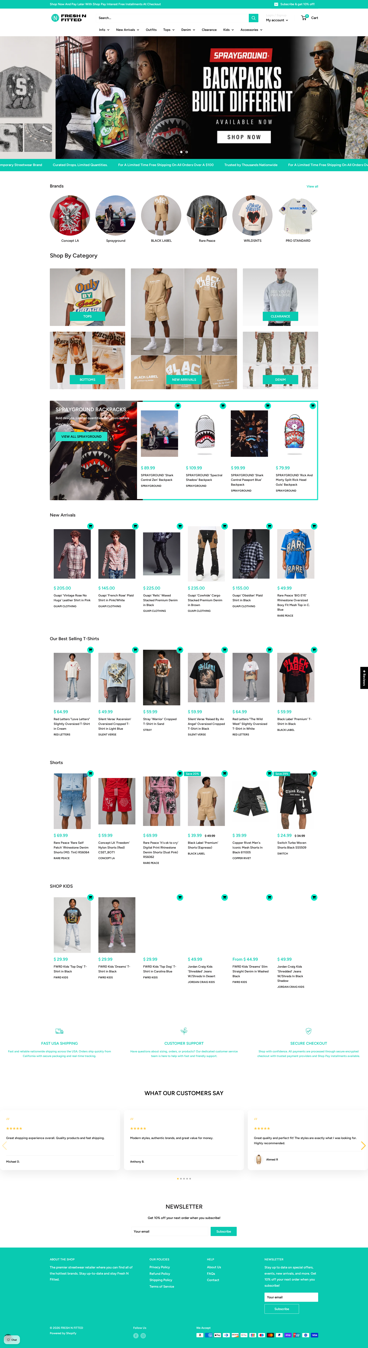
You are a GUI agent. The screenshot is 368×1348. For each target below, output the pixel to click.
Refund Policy (160, 1274)
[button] (363, 1146)
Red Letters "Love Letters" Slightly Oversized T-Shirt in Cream (72, 723)
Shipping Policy (161, 1280)
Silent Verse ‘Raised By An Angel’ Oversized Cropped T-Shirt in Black (206, 723)
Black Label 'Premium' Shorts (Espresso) (203, 845)
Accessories (249, 29)
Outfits (151, 29)
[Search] (253, 18)
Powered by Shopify (63, 1333)
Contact (213, 1280)
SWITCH (282, 853)
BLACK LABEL (285, 729)
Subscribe (223, 1231)
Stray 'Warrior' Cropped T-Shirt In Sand (160, 721)
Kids (226, 29)
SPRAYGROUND (151, 486)
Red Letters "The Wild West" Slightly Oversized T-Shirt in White (249, 723)
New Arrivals (125, 29)
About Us (214, 1267)
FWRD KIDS (61, 977)
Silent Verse (107, 734)
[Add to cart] (178, 406)
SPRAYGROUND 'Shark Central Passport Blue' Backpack (247, 480)
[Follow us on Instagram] (143, 1335)
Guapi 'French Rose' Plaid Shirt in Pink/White (116, 598)
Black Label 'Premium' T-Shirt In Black (294, 721)
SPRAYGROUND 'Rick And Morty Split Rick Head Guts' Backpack (294, 480)
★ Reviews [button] (364, 678)
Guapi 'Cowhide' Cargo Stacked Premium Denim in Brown (205, 600)
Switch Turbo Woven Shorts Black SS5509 (291, 845)
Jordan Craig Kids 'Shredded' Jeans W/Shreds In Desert (201, 971)
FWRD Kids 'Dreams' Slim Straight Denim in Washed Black (250, 971)
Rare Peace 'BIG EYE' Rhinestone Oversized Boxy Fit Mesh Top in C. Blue (293, 602)
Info (102, 29)
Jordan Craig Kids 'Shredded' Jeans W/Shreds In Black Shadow (290, 974)
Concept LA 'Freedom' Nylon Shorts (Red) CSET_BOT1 (114, 847)
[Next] (318, 215)
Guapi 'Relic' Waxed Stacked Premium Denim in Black (160, 600)
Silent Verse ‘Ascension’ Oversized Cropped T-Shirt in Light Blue (114, 723)
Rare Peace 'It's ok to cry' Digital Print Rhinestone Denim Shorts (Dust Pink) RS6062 (160, 850)
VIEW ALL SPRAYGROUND (81, 436)
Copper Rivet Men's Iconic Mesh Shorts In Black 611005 (247, 847)
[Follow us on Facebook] (136, 1335)
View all (313, 186)
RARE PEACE (285, 615)
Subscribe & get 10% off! (297, 4)
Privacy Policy (160, 1267)
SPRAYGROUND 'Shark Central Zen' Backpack (157, 477)
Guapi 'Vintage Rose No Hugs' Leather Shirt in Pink (72, 598)
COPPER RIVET (241, 858)
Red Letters (62, 734)
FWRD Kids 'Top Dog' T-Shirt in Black (70, 969)
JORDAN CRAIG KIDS (201, 982)
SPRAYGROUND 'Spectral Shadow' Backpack (204, 477)
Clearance (209, 29)
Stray (147, 729)
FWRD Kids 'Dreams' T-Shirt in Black (114, 969)
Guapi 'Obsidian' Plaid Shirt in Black (247, 598)
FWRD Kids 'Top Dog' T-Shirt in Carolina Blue (159, 969)
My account (275, 20)
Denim (186, 29)
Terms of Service (162, 1286)
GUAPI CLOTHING (65, 606)
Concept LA (106, 858)
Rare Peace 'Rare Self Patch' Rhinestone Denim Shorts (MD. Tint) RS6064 (71, 847)
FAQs (211, 1274)
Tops (166, 29)
